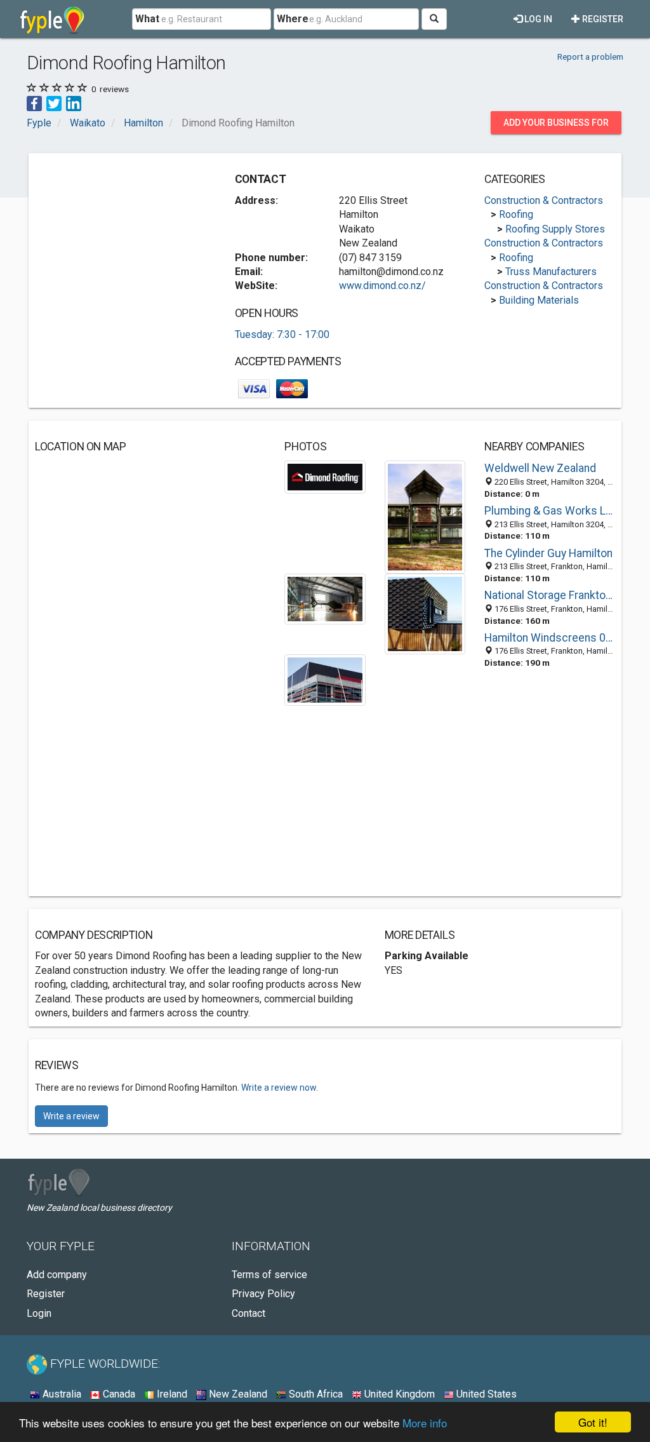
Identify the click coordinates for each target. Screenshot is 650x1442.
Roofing (516, 214)
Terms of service (269, 1275)
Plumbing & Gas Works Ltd (549, 510)
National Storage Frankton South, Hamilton (549, 595)
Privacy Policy (263, 1294)
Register (601, 19)
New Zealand (236, 1394)
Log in (537, 19)
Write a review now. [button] (279, 1087)
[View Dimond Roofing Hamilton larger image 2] (425, 516)
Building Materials (539, 300)
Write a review (71, 1116)
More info (424, 1423)
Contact (248, 1313)
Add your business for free (556, 126)
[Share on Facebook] (34, 103)
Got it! (592, 1422)
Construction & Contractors (543, 200)
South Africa (314, 1394)
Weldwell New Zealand (540, 468)
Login (39, 1313)
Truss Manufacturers (551, 272)
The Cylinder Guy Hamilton (548, 553)
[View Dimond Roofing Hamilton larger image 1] (324, 476)
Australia (60, 1394)
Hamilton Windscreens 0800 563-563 (549, 637)
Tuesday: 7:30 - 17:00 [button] (282, 334)
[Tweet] (54, 103)
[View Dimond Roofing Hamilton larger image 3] (324, 598)
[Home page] (52, 19)
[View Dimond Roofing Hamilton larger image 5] (324, 679)
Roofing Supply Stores (555, 229)
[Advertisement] (130, 238)
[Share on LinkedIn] (73, 103)
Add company (57, 1275)
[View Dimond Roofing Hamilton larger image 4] (425, 613)
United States (485, 1394)
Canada (117, 1394)
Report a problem (590, 56)
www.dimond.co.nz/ (382, 286)
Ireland (170, 1394)
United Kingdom (398, 1394)
